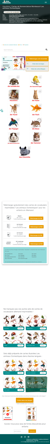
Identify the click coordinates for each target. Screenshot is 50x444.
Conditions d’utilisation (43, 439)
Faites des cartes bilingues (38, 69)
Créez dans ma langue (38, 63)
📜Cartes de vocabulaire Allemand (10, 44)
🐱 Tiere (20, 44)
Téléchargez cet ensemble (38, 59)
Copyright (36, 440)
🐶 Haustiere (25, 44)
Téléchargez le (36, 218)
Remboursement (29, 440)
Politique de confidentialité (32, 439)
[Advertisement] (25, 33)
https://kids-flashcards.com (30, 441)
